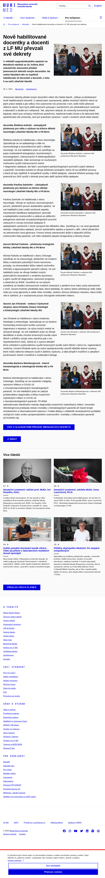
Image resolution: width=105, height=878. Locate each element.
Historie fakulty (9, 632)
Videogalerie (8, 781)
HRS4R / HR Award (11, 725)
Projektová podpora (11, 713)
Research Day (9, 748)
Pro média (7, 770)
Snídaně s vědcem (10, 737)
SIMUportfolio (56, 823)
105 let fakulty (8, 628)
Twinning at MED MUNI (12, 744)
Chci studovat (14, 667)
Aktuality (6, 762)
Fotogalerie (7, 777)
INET (16, 823)
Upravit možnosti (14, 860)
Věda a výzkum (14, 703)
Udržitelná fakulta (10, 651)
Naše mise (7, 640)
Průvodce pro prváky (11, 696)
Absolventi (19, 89)
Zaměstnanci (31, 89)
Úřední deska (8, 636)
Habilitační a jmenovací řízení (15, 721)
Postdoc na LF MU (10, 741)
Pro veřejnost (14, 756)
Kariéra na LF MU (10, 648)
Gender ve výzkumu (11, 729)
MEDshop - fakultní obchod (14, 793)
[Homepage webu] (20, 7)
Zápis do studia (9, 688)
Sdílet (13, 439)
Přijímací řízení (9, 684)
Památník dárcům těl (11, 789)
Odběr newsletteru (10, 677)
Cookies (22, 834)
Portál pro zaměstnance (34, 823)
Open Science (9, 733)
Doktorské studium (10, 717)
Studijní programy (10, 681)
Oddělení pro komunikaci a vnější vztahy (19, 797)
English (98, 5)
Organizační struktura (12, 624)
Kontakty (6, 659)
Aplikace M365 (75, 823)
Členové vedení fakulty (12, 617)
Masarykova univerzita (19, 831)
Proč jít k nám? (9, 673)
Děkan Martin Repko (11, 613)
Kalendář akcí (8, 766)
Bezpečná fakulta (10, 644)
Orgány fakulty (9, 621)
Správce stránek (9, 834)
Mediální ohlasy (9, 773)
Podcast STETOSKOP (12, 785)
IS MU (6, 823)
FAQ (5, 692)
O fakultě (10, 607)
